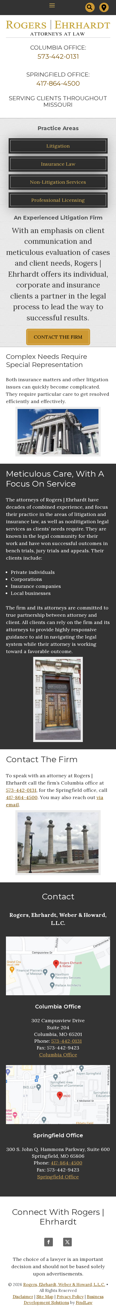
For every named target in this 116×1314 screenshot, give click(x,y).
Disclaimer (23, 1296)
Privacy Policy (70, 1296)
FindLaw (84, 1302)
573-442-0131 (58, 56)
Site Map (44, 1296)
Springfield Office (58, 1177)
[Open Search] (90, 7)
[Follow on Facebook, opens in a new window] (48, 1242)
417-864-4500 (58, 83)
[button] (52, 5)
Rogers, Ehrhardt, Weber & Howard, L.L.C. (64, 1284)
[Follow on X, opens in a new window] (67, 1242)
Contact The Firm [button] (58, 337)
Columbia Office (58, 1055)
